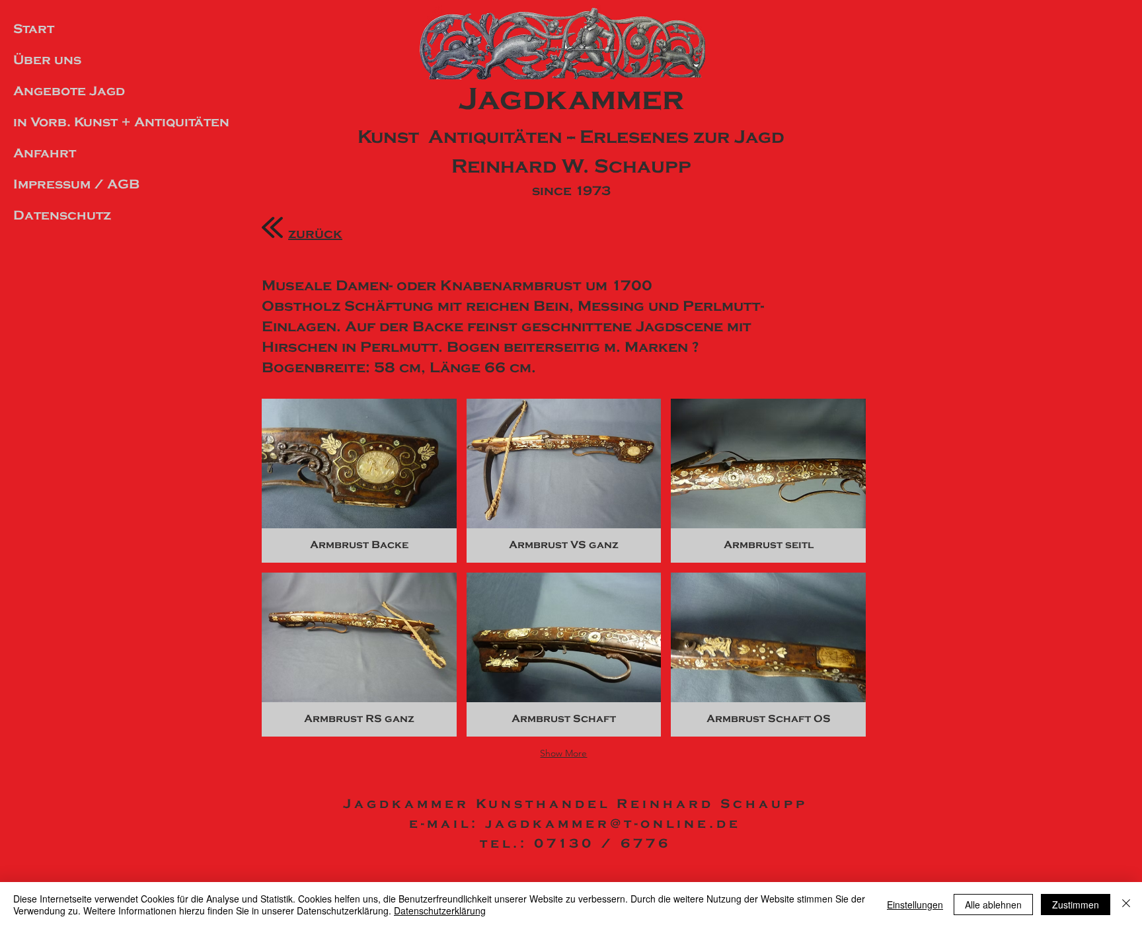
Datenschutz (62, 215)
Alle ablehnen (993, 904)
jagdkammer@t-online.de (613, 823)
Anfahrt (44, 153)
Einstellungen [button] (915, 904)
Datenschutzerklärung (440, 910)
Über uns (47, 59)
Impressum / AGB (76, 184)
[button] (359, 481)
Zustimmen (1075, 904)
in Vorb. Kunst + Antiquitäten (114, 122)
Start (33, 28)
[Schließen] (1126, 904)
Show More (563, 753)
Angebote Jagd (69, 91)
